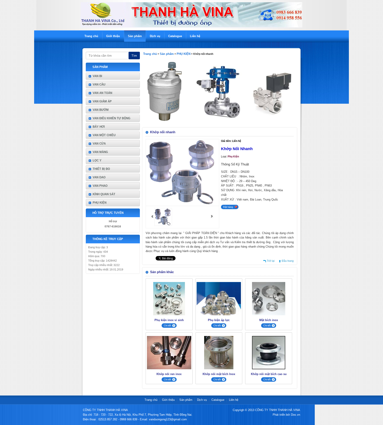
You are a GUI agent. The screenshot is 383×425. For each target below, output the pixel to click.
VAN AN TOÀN (102, 93)
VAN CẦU (99, 84)
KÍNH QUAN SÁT (104, 194)
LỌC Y (97, 160)
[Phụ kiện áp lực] (219, 314)
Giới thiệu (113, 36)
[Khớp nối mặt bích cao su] (268, 368)
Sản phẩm (135, 36)
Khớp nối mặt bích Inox (219, 374)
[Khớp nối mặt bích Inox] (219, 368)
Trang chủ (91, 36)
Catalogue (175, 36)
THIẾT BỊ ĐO (101, 169)
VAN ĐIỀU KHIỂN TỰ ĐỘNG (111, 118)
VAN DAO (99, 177)
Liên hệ (195, 36)
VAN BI (97, 76)
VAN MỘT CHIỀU (104, 135)
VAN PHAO (100, 185)
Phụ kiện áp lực (219, 320)
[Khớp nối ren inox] (169, 368)
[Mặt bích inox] (268, 314)
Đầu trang (288, 260)
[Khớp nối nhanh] (163, 224)
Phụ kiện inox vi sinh (169, 320)
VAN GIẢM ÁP (102, 101)
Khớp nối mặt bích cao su (269, 374)
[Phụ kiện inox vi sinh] (169, 314)
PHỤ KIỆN (99, 202)
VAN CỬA (99, 143)
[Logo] (191, 26)
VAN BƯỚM (101, 109)
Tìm (134, 55)
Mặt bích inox (268, 320)
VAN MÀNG (100, 152)
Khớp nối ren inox (169, 374)
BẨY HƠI (99, 126)
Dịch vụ (155, 36)
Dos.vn (295, 414)
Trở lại (271, 260)
